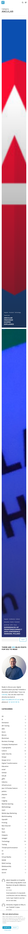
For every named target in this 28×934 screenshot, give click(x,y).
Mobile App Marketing (9, 813)
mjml (3, 810)
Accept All (7, 927)
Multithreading (7, 816)
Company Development (9, 744)
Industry (4, 782)
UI (2, 851)
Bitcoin (4, 735)
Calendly (4, 694)
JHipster (4, 794)
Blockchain (5, 738)
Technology (18, 312)
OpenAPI (4, 819)
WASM (4, 860)
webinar (4, 869)
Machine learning (7, 804)
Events (12, 622)
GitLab (4, 776)
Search (23, 639)
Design (4, 757)
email (3, 769)
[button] (26, 2)
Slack (3, 832)
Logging (4, 801)
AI (2, 719)
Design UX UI (6, 760)
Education (6, 622)
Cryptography (6, 747)
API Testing (5, 726)
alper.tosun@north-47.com (11, 699)
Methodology (6, 807)
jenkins (4, 791)
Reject (15, 927)
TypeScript (7, 315)
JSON (11, 625)
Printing (4, 823)
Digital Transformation (9, 763)
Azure (4, 732)
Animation (5, 722)
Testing (4, 844)
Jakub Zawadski (11, 880)
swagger (4, 838)
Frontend (11, 312)
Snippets (5, 835)
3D (3, 716)
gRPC (3, 779)
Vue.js (15, 625)
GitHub (4, 773)
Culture (18, 619)
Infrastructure (6, 785)
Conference (12, 619)
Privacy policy (7, 930)
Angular (6, 312)
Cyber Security (6, 754)
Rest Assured (6, 826)
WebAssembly (6, 866)
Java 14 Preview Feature (10, 788)
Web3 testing (6, 863)
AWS (3, 729)
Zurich (4, 873)
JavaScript (6, 625)
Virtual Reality (6, 857)
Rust (3, 829)
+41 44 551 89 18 (13, 702)
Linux (3, 798)
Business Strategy (8, 741)
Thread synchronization (10, 848)
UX (3, 854)
